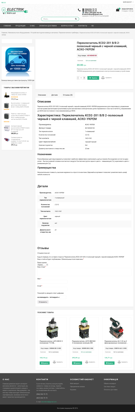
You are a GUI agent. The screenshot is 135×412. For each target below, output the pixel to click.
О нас (32, 26)
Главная (7, 26)
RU (93, 26)
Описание (42, 95)
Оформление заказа (77, 386)
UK (5, 2)
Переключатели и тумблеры (68, 32)
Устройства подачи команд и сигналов (44, 32)
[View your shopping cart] (117, 10)
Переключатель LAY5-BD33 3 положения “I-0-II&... (51, 342)
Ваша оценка (42, 262)
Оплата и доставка (48, 26)
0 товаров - (127, 11)
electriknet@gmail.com (49, 402)
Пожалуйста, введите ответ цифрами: (50, 293)
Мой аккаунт (74, 383)
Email (39, 286)
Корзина (73, 389)
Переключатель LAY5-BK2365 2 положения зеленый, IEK (83, 342)
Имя (39, 279)
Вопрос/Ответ (67, 26)
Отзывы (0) (67, 95)
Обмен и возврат (110, 383)
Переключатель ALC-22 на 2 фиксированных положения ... (116, 342)
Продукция (20, 26)
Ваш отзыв (41, 267)
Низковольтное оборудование (19, 32)
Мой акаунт (127, 2)
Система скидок (109, 386)
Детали (54, 95)
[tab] (42, 95)
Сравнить (108, 77)
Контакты (82, 26)
